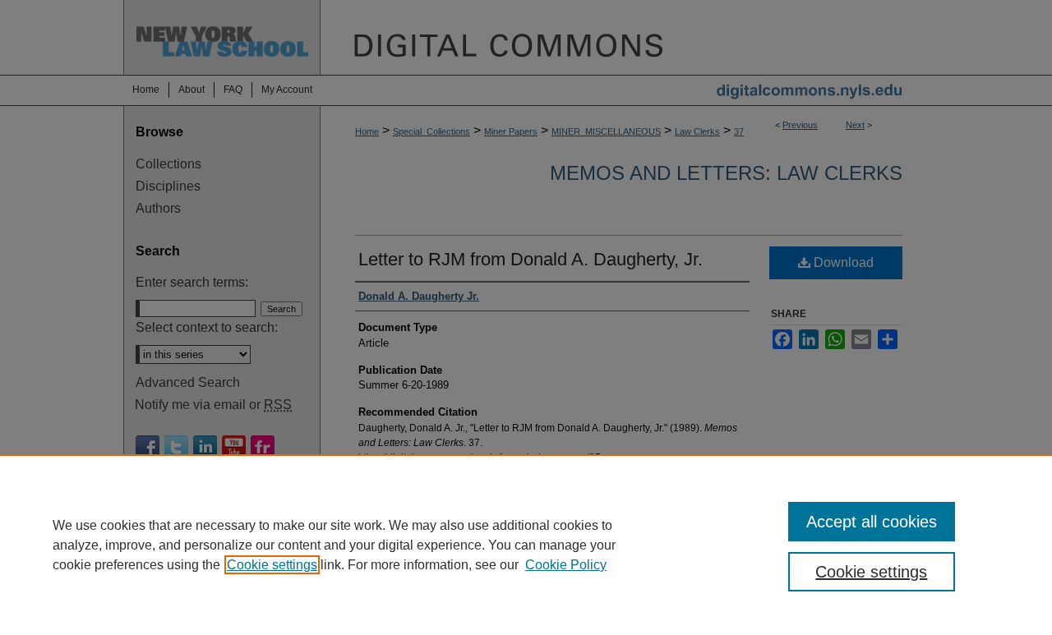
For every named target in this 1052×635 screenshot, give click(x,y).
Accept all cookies (871, 522)
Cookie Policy (566, 565)
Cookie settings (272, 565)
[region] (526, 544)
